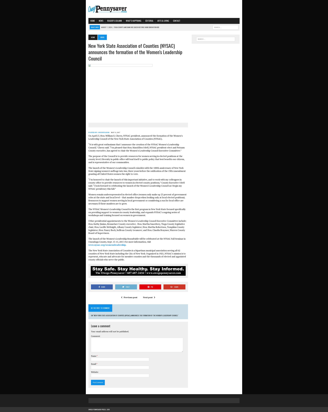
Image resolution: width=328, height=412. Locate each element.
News (101, 20)
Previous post (130, 297)
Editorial (149, 20)
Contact (176, 20)
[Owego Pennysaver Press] (112, 9)
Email (93, 364)
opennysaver (103, 132)
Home (92, 20)
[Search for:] (215, 39)
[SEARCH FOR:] (225, 26)
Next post (148, 297)
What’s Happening (133, 20)
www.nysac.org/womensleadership (107, 244)
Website (94, 372)
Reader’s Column (114, 20)
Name (94, 356)
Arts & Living (163, 20)
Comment (95, 336)
